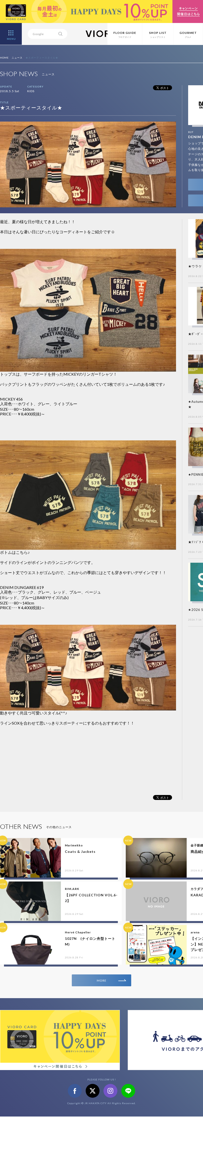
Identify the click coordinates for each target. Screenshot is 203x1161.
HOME (4, 57)
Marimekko (74, 845)
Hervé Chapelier (78, 932)
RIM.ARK (72, 889)
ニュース (17, 57)
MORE (101, 980)
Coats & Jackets (80, 851)
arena (195, 932)
